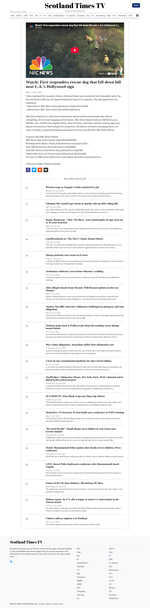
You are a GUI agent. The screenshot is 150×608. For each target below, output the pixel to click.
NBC (109, 16)
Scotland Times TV (75, 5)
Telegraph (81, 591)
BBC (13, 16)
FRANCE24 (113, 598)
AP (110, 584)
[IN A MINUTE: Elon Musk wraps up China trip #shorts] (27, 396)
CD (110, 591)
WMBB (79, 581)
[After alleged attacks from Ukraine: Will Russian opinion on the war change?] (27, 288)
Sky (87, 16)
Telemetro (122, 16)
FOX (31, 16)
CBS (49, 16)
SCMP (79, 584)
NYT (114, 16)
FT (41, 16)
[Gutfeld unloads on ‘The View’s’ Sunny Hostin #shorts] (27, 239)
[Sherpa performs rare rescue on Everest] (27, 255)
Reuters (112, 588)
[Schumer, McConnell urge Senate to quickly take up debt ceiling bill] (27, 204)
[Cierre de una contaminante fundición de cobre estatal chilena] (27, 361)
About (48, 604)
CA (78, 598)
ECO (130, 16)
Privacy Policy (57, 604)
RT (45, 16)
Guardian (81, 16)
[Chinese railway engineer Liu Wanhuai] (27, 518)
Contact (41, 604)
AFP (78, 588)
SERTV (19, 16)
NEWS (136, 5)
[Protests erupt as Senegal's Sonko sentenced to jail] (27, 187)
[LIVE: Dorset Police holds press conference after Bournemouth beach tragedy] (27, 464)
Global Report (59, 16)
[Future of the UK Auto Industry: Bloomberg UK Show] (27, 483)
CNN (26, 16)
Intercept (80, 595)
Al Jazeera (71, 16)
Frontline (112, 595)
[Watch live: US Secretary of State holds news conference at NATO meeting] (27, 412)
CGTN (111, 581)
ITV (92, 16)
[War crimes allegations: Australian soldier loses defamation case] (27, 345)
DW (36, 16)
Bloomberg (100, 16)
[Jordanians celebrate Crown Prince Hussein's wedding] (27, 271)
